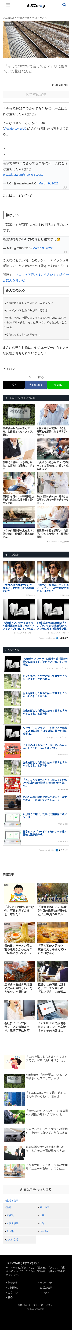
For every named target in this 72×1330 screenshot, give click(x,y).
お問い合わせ (24, 1305)
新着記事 (13, 1282)
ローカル (44, 1231)
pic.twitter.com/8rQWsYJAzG (23, 174)
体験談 (10, 1215)
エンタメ (45, 1292)
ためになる (12, 1239)
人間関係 (13, 1287)
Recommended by (54, 541)
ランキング (46, 1282)
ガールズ (44, 1207)
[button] (6, 862)
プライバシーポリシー (43, 1305)
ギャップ (10, 368)
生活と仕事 (12, 1200)
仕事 (41, 1215)
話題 (8, 1207)
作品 (41, 1223)
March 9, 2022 (48, 183)
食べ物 (10, 1231)
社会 (10, 1297)
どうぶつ (13, 1292)
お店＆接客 (12, 1223)
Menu (8, 5)
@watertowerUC (15, 128)
